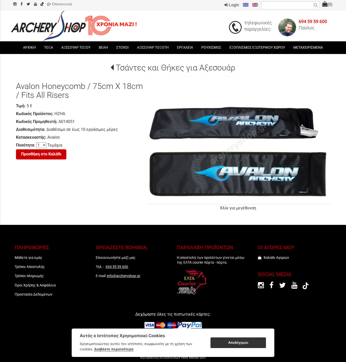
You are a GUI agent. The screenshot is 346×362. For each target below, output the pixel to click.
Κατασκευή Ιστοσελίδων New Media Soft (173, 357)
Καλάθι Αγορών (275, 258)
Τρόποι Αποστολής (30, 267)
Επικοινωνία (61, 4)
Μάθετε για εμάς (28, 258)
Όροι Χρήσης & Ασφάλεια (35, 285)
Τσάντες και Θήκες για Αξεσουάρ (175, 68)
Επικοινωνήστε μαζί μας (116, 258)
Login (233, 5)
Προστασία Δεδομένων (33, 294)
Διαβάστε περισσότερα (113, 349)
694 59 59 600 (313, 21)
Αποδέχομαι (238, 342)
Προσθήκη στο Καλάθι (41, 154)
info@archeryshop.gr (123, 276)
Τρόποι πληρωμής (29, 276)
